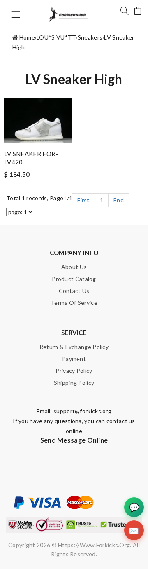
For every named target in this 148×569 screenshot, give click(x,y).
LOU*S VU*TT (56, 37)
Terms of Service (74, 302)
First (83, 200)
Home (27, 37)
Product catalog (74, 278)
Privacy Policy (74, 370)
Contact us (74, 290)
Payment (74, 358)
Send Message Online (74, 440)
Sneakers (90, 37)
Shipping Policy (74, 382)
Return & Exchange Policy (74, 346)
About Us (74, 266)
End (118, 200)
